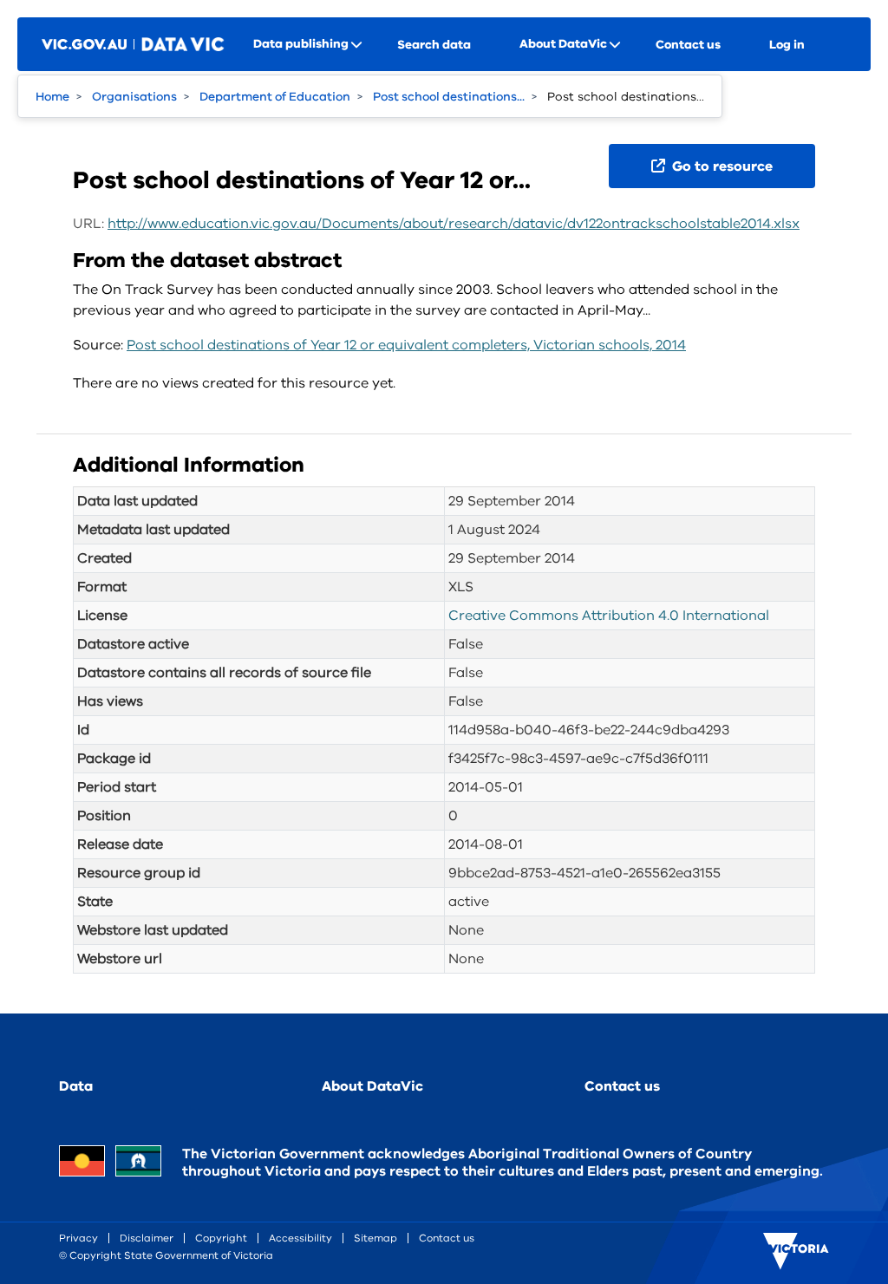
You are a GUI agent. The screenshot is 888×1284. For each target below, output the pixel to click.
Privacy (78, 1238)
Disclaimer (146, 1238)
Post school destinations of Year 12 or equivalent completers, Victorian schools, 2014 (406, 345)
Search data (434, 45)
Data (76, 1086)
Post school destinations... (449, 96)
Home (52, 96)
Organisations (134, 96)
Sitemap (375, 1238)
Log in (787, 45)
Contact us (688, 45)
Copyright (221, 1238)
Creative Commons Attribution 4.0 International (608, 615)
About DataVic (372, 1086)
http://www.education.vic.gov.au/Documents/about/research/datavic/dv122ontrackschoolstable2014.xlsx (454, 223)
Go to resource (721, 166)
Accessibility (300, 1238)
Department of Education (274, 96)
